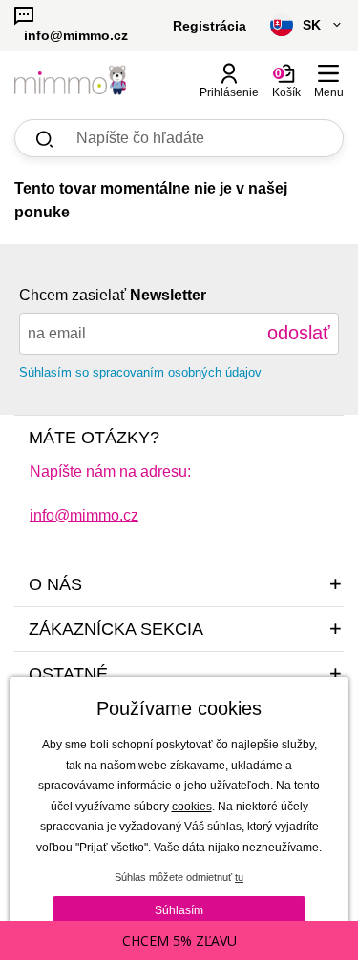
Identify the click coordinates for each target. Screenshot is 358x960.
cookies (192, 806)
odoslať (298, 332)
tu (239, 877)
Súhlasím (179, 910)
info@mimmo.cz (84, 515)
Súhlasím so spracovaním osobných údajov (140, 372)
